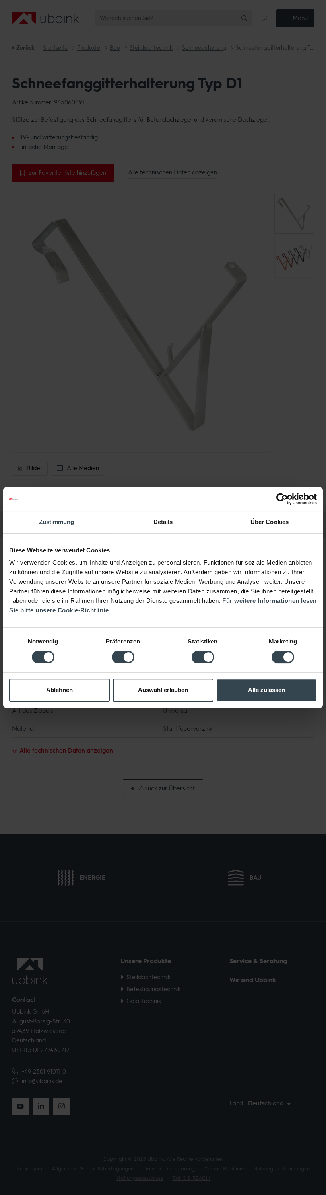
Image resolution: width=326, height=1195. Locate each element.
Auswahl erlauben (163, 689)
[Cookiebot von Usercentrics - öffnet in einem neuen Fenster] (282, 499)
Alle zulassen (266, 689)
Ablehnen (59, 689)
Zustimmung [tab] (56, 521)
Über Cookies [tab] (269, 521)
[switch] (123, 657)
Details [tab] (163, 521)
